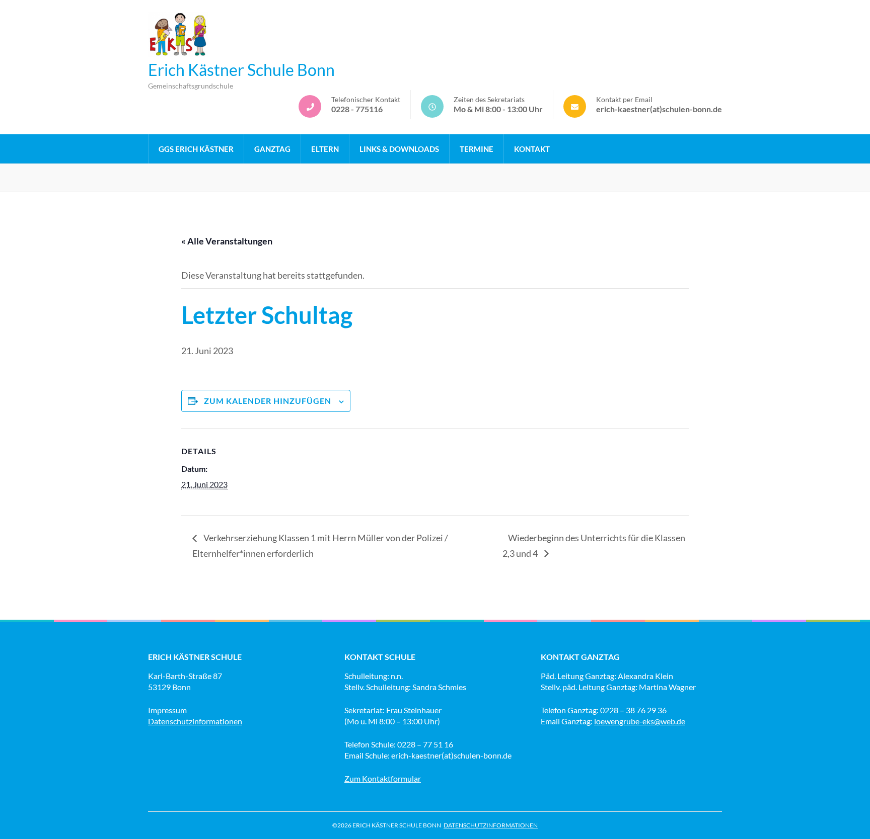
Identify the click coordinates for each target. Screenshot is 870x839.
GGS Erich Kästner (196, 148)
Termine (476, 148)
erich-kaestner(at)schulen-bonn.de (659, 109)
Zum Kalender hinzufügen (267, 400)
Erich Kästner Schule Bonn (241, 69)
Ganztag (272, 148)
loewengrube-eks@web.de (639, 721)
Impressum (167, 710)
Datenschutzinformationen (195, 721)
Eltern (325, 148)
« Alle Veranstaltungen (226, 240)
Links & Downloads (399, 148)
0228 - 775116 (357, 109)
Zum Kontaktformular (382, 778)
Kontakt (532, 148)
